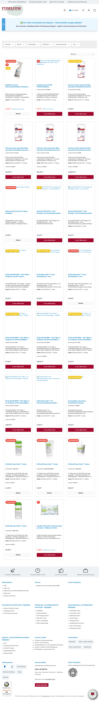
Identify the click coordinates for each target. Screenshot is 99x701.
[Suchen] (83, 10)
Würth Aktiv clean (41, 618)
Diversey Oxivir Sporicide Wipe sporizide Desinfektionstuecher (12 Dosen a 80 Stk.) (79, 86)
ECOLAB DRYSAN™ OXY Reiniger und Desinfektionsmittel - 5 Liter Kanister (80, 212)
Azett (5, 643)
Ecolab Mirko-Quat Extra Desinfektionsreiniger (77, 402)
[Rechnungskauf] (12, 667)
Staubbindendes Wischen (77, 623)
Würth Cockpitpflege (42, 620)
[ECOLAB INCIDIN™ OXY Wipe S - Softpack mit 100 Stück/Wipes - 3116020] (18, 322)
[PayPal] (5, 667)
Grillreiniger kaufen (75, 610)
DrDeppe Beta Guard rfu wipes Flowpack (16, 212)
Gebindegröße (32, 44)
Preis (74, 44)
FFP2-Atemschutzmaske (11, 613)
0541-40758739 (41, 669)
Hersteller (8, 44)
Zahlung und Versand (9, 596)
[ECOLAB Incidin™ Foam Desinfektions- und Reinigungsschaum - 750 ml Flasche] (80, 259)
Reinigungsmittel (74, 620)
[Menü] (64, 10)
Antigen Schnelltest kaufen (11, 608)
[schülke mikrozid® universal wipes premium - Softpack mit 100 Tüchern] (49, 510)
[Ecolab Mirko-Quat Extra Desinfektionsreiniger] (80, 385)
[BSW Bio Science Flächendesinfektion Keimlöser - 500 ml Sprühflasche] (18, 69)
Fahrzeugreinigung (42, 613)
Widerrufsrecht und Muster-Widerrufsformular (16, 590)
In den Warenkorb (49, 114)
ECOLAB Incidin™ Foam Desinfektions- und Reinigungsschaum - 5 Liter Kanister (47, 276)
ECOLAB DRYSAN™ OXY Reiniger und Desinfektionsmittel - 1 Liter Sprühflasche (49, 212)
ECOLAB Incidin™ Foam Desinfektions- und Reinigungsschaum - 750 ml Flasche (78, 276)
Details (18, 113)
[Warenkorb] (94, 10)
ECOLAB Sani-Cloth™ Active (16, 464)
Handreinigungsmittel (9, 650)
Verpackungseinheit (61, 44)
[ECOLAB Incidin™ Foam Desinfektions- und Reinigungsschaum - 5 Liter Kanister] (49, 259)
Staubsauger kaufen (75, 628)
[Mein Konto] (88, 10)
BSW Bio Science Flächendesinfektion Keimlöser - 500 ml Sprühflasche (17, 86)
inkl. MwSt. (74, 10)
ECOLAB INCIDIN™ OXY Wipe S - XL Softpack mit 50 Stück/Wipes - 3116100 (80, 339)
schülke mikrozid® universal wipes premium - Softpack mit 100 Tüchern (49, 527)
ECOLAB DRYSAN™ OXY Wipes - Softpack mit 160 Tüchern (17, 275)
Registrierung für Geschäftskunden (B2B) (48, 585)
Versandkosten (45, 696)
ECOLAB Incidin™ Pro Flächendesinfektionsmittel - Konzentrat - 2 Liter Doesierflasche (49, 402)
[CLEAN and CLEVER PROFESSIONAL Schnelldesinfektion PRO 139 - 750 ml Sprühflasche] (49, 69)
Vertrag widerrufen (41, 685)
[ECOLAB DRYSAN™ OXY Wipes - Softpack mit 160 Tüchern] (18, 259)
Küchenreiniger (74, 618)
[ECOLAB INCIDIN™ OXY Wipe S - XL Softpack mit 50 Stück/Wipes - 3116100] (80, 322)
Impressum (7, 588)
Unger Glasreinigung (75, 626)
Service (37, 582)
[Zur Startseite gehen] (12, 10)
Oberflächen (46, 44)
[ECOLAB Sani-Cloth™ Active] (18, 448)
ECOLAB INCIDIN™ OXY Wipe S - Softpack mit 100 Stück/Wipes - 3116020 (17, 339)
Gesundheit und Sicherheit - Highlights (16, 605)
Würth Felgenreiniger (42, 623)
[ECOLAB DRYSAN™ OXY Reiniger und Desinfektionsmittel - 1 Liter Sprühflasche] (49, 196)
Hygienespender (8, 653)
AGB (5, 585)
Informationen (7, 582)
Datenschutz (7, 593)
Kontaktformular (50, 679)
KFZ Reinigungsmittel (43, 615)
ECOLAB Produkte (9, 648)
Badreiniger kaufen (75, 615)
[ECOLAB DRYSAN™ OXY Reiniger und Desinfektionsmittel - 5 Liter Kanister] (80, 196)
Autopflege (40, 610)
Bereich (19, 44)
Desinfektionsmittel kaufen (11, 645)
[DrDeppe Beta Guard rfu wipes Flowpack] (18, 196)
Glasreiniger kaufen (75, 613)
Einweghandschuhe (9, 611)
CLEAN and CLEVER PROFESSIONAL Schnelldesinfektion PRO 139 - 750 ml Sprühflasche (49, 86)
